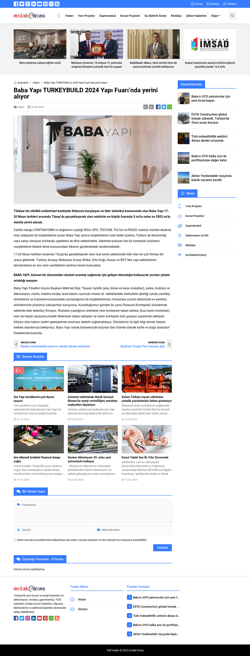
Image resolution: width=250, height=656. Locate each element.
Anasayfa (23, 82)
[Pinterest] (45, 4)
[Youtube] (39, 4)
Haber (36, 82)
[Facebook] (16, 4)
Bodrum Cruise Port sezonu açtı (143, 346)
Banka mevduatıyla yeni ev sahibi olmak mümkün (55, 346)
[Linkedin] (33, 4)
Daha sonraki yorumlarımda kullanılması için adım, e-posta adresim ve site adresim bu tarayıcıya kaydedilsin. (82, 540)
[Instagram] (27, 4)
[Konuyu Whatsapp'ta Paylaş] (169, 107)
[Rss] (57, 4)
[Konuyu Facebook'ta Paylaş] (158, 107)
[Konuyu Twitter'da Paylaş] (164, 107)
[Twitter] (22, 4)
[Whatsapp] (51, 4)
